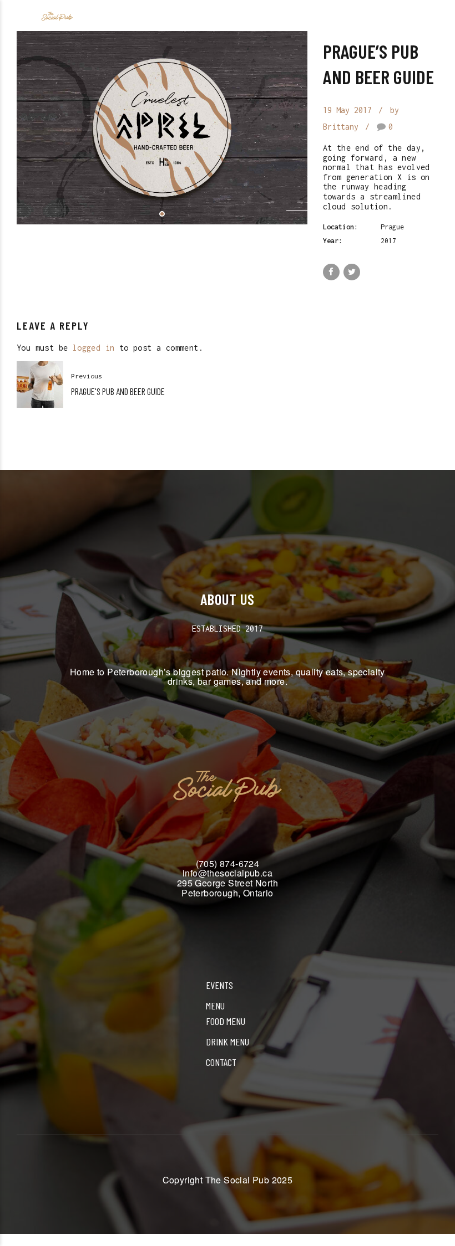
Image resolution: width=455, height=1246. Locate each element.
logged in (94, 347)
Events (219, 985)
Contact (221, 1062)
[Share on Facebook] (331, 272)
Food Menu (225, 1021)
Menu (215, 1005)
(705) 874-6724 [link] (228, 863)
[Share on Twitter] (351, 272)
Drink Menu (227, 1041)
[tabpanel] (162, 127)
